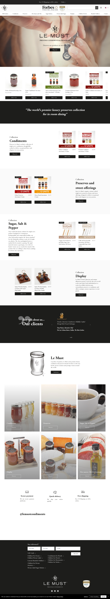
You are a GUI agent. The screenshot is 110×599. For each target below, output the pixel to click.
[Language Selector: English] (106, 7)
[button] (102, 7)
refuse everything (94, 596)
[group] (55, 85)
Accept (103, 596)
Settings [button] (86, 596)
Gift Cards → (32, 557)
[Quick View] (13, 80)
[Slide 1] (70, 337)
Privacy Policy (60, 596)
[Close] (108, 596)
